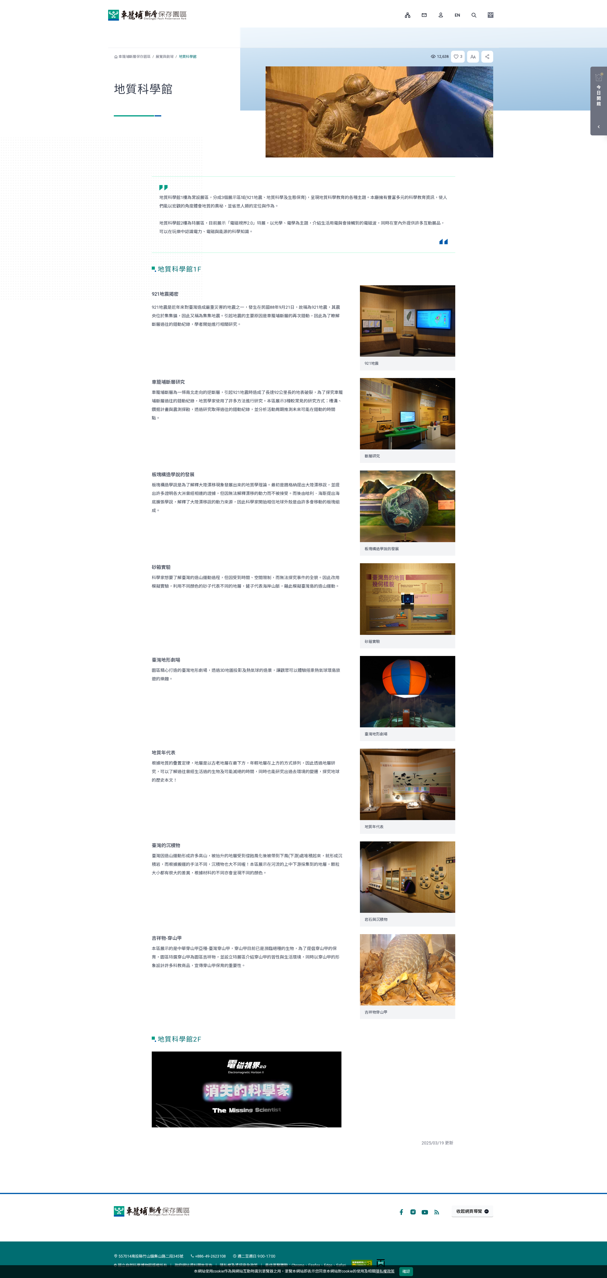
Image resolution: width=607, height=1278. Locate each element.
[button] (474, 15)
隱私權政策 (385, 1271)
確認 (406, 1271)
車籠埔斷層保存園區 (147, 15)
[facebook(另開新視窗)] (401, 1211)
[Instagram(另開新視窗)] (413, 1211)
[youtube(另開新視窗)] (424, 1211)
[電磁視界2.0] (246, 1089)
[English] (457, 15)
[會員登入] (441, 15)
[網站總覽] (407, 15)
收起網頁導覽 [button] (469, 1211)
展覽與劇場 (165, 57)
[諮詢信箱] (424, 15)
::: (397, 15)
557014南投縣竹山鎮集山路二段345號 (150, 1256)
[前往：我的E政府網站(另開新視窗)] (381, 1263)
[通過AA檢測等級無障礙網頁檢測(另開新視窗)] (361, 1263)
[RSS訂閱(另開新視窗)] (436, 1211)
